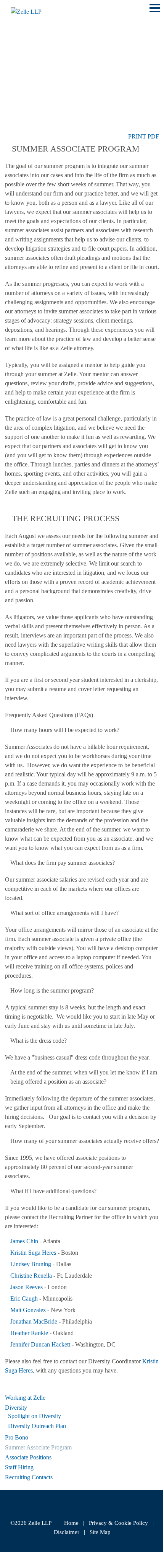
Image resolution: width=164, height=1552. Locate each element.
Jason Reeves (26, 1287)
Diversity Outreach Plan (37, 1426)
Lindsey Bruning (31, 1264)
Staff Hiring (19, 1467)
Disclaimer (66, 1532)
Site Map (100, 1532)
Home (71, 1523)
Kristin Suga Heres (33, 1252)
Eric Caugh (24, 1298)
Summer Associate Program (38, 1447)
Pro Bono (16, 1437)
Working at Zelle (25, 1397)
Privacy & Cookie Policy (118, 1523)
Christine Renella (31, 1275)
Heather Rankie (29, 1333)
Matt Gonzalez (28, 1310)
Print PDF (143, 136)
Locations (24, 61)
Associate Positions (28, 1457)
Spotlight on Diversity (34, 1416)
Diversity (16, 1407)
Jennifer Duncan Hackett (40, 1344)
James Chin (24, 1241)
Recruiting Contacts (29, 1477)
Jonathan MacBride (33, 1321)
